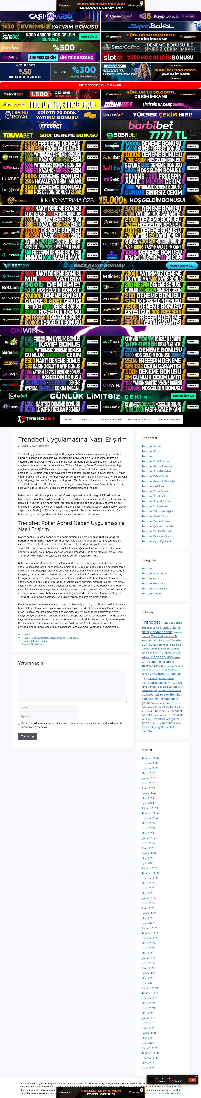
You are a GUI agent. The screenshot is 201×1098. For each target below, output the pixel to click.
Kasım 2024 (149, 793)
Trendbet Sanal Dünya (155, 516)
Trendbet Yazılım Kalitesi (156, 531)
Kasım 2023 (149, 853)
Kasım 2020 (149, 1033)
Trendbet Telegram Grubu (34, 641)
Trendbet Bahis (150, 627)
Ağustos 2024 (150, 808)
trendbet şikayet (152, 727)
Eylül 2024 (148, 803)
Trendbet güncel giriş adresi (161, 678)
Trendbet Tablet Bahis (155, 476)
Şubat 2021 (148, 1018)
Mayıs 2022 (148, 943)
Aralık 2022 (148, 908)
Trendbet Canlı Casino (156, 640)
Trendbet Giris (161, 657)
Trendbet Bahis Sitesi (111, 419)
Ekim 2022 (148, 918)
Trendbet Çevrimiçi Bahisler (158, 526)
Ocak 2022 (148, 963)
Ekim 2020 (148, 1038)
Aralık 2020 (148, 1028)
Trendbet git (169, 666)
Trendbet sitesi (166, 707)
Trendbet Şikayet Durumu (157, 501)
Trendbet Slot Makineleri (156, 471)
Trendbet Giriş (86, 419)
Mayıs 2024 (149, 823)
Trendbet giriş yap (152, 665)
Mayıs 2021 (148, 1003)
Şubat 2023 (149, 898)
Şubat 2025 (149, 778)
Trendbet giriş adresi (160, 662)
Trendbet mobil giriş (149, 691)
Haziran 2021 (149, 998)
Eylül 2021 (148, 983)
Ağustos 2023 (150, 868)
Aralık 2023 (148, 848)
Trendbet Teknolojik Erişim (157, 511)
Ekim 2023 (148, 858)
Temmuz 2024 (150, 813)
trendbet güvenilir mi (156, 683)
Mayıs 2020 (149, 1063)
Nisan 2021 (148, 1008)
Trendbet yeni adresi (160, 715)
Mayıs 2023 (149, 883)
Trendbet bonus (161, 632)
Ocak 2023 (148, 903)
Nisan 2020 (148, 1068)
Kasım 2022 (149, 913)
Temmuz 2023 (150, 873)
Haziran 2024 (150, 818)
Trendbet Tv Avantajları (155, 506)
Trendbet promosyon (161, 703)
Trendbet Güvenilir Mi (139, 419)
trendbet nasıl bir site (155, 694)
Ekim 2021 (148, 978)
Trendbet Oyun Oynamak (156, 541)
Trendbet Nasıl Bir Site (168, 419)
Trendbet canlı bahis (164, 636)
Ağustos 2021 (150, 988)
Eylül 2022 (148, 923)
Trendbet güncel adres (158, 670)
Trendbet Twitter (152, 593)
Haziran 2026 (150, 763)
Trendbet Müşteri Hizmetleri (169, 691)
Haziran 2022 (150, 938)
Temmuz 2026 (150, 758)
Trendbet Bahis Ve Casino (157, 536)
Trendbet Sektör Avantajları (158, 466)
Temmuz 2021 (150, 993)
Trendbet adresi (171, 622)
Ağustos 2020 (150, 1048)
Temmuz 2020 (150, 1053)
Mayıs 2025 (148, 773)
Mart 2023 (148, 893)
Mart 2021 (148, 1013)
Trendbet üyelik (171, 723)
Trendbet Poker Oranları (156, 491)
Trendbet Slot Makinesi (32, 644)
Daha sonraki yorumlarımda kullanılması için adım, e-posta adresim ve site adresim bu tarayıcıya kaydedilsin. (72, 725)
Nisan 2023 (148, 888)
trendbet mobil (175, 687)
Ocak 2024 (148, 843)
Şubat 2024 (149, 838)
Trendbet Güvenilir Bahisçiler (159, 481)
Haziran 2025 (150, 768)
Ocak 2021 (148, 1023)
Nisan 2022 (148, 948)
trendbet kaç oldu (158, 686)
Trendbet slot (154, 723)
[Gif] (100, 200)
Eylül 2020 (148, 1043)
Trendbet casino (159, 648)
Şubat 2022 (149, 958)
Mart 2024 (148, 833)
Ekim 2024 (148, 798)
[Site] (50, 146)
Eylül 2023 (148, 863)
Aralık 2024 (148, 788)
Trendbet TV (162, 710)
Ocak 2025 (148, 783)
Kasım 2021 (148, 973)
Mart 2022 (148, 953)
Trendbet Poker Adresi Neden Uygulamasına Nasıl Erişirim (49, 638)
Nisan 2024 (148, 828)
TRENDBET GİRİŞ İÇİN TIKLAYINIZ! (100, 85)
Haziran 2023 (150, 878)
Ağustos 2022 (150, 928)
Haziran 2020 (150, 1058)
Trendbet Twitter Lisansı (156, 521)
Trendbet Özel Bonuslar (156, 461)
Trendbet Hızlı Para (153, 486)
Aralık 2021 (148, 968)
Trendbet (68, 419)
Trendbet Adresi (151, 446)
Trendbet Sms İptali (153, 496)
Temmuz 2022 (150, 933)
